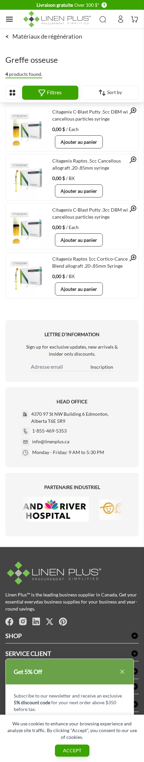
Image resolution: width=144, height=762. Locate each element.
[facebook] (9, 622)
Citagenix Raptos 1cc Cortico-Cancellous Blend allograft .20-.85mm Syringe (95, 262)
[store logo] (58, 19)
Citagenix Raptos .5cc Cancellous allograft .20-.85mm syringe (86, 164)
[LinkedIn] (36, 622)
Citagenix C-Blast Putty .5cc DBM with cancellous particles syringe (92, 115)
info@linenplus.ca (50, 441)
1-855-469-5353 (49, 431)
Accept (72, 750)
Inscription (101, 367)
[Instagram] (23, 622)
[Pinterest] (63, 622)
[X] (50, 622)
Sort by (114, 92)
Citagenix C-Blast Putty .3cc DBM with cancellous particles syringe (92, 213)
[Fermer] (122, 671)
